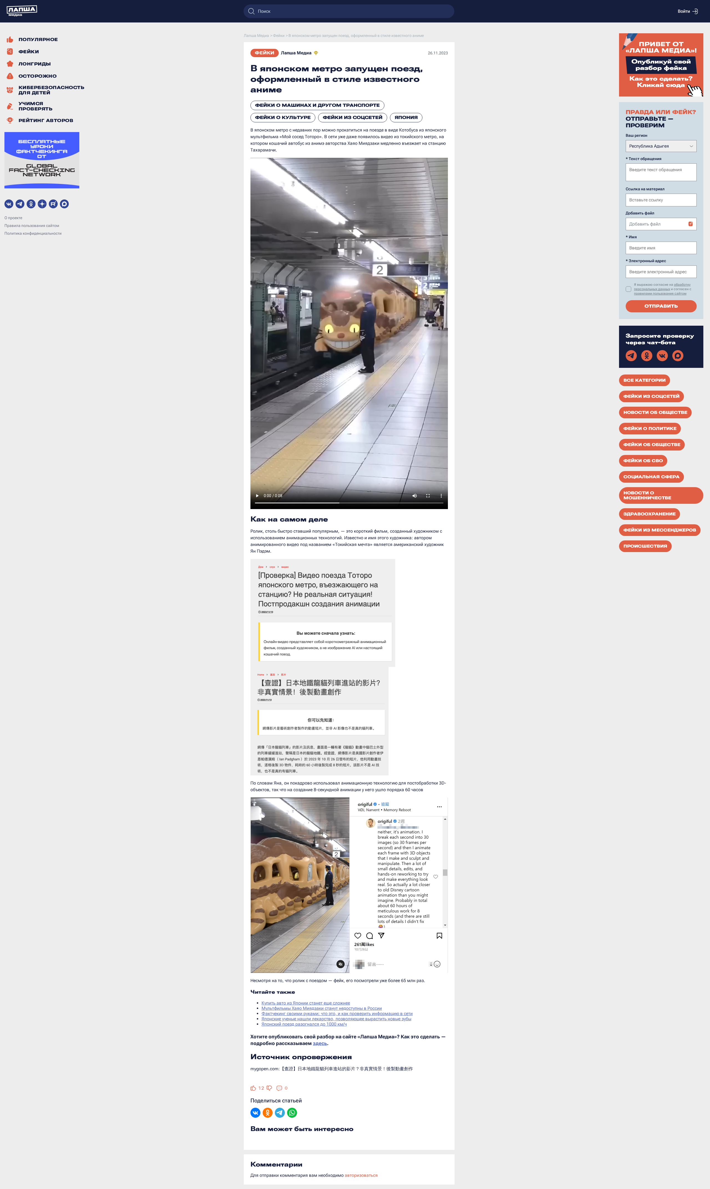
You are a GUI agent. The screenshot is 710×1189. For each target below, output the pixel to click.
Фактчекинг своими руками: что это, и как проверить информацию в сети (337, 1013)
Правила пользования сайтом (31, 225)
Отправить (661, 306)
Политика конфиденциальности (33, 233)
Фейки (264, 52)
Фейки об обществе (651, 444)
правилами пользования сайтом (660, 293)
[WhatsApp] (292, 1113)
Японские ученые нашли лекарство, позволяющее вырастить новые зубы (336, 1018)
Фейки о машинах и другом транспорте (317, 105)
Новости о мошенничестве (647, 495)
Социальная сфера (651, 476)
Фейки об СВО (643, 460)
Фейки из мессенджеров (659, 530)
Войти (684, 11)
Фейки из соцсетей (352, 117)
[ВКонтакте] (255, 1113)
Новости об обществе (655, 412)
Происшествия (645, 546)
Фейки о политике (649, 428)
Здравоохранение (649, 514)
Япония (406, 117)
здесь (320, 1043)
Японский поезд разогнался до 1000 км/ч (304, 1024)
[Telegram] (280, 1113)
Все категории (644, 380)
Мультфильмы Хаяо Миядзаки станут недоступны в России (322, 1008)
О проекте (13, 218)
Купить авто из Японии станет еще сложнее (306, 1003)
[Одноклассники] (268, 1113)
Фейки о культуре (283, 117)
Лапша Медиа (296, 52)
